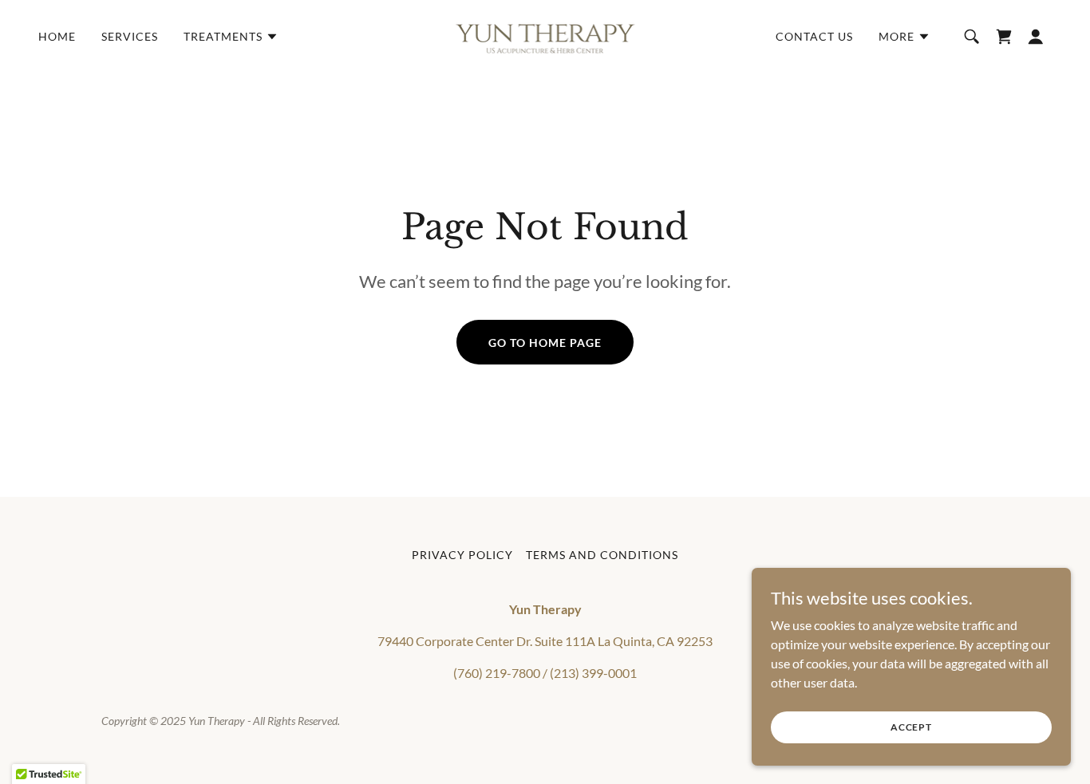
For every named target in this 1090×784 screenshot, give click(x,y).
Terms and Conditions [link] (602, 554)
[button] (231, 36)
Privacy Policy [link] (462, 554)
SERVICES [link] (129, 36)
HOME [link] (57, 36)
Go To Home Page (545, 342)
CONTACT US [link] (814, 36)
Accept (911, 727)
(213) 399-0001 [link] (593, 672)
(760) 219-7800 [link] (496, 672)
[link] (545, 34)
